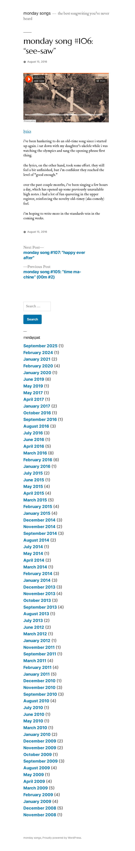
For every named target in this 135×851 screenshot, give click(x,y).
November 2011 (39, 647)
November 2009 (39, 747)
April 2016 (33, 446)
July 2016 (33, 432)
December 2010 (39, 680)
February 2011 (37, 667)
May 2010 (33, 720)
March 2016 (35, 453)
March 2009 (35, 787)
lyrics (27, 131)
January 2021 (36, 359)
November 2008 (39, 814)
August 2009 (36, 767)
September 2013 (40, 607)
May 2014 (33, 553)
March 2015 (35, 499)
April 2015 (33, 493)
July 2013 (33, 620)
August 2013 (36, 613)
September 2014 (40, 533)
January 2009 (37, 801)
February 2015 (37, 506)
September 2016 (40, 419)
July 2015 (33, 473)
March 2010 (35, 727)
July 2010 (33, 707)
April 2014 (33, 560)
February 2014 (37, 573)
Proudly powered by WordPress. (62, 837)
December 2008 (39, 808)
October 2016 (37, 412)
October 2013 (37, 600)
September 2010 (40, 694)
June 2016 (33, 439)
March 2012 (35, 633)
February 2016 (37, 459)
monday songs (37, 13)
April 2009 (34, 781)
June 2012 (33, 627)
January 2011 (36, 674)
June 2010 (33, 714)
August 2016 (36, 426)
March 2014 (35, 566)
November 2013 (39, 593)
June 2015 (33, 479)
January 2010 (37, 734)
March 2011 (34, 660)
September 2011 (39, 653)
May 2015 (33, 486)
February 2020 (38, 365)
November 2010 (39, 687)
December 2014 (39, 520)
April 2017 (33, 399)
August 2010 (36, 700)
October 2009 (37, 754)
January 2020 (37, 372)
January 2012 (36, 640)
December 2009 (39, 741)
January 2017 (36, 406)
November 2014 (39, 526)
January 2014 (37, 580)
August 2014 (36, 540)
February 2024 (38, 352)
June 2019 (33, 379)
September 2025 (40, 345)
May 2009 (33, 774)
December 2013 (39, 587)
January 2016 (36, 466)
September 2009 (40, 761)
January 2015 (36, 513)
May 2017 (33, 392)
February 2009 (38, 794)
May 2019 (33, 386)
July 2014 (33, 546)
